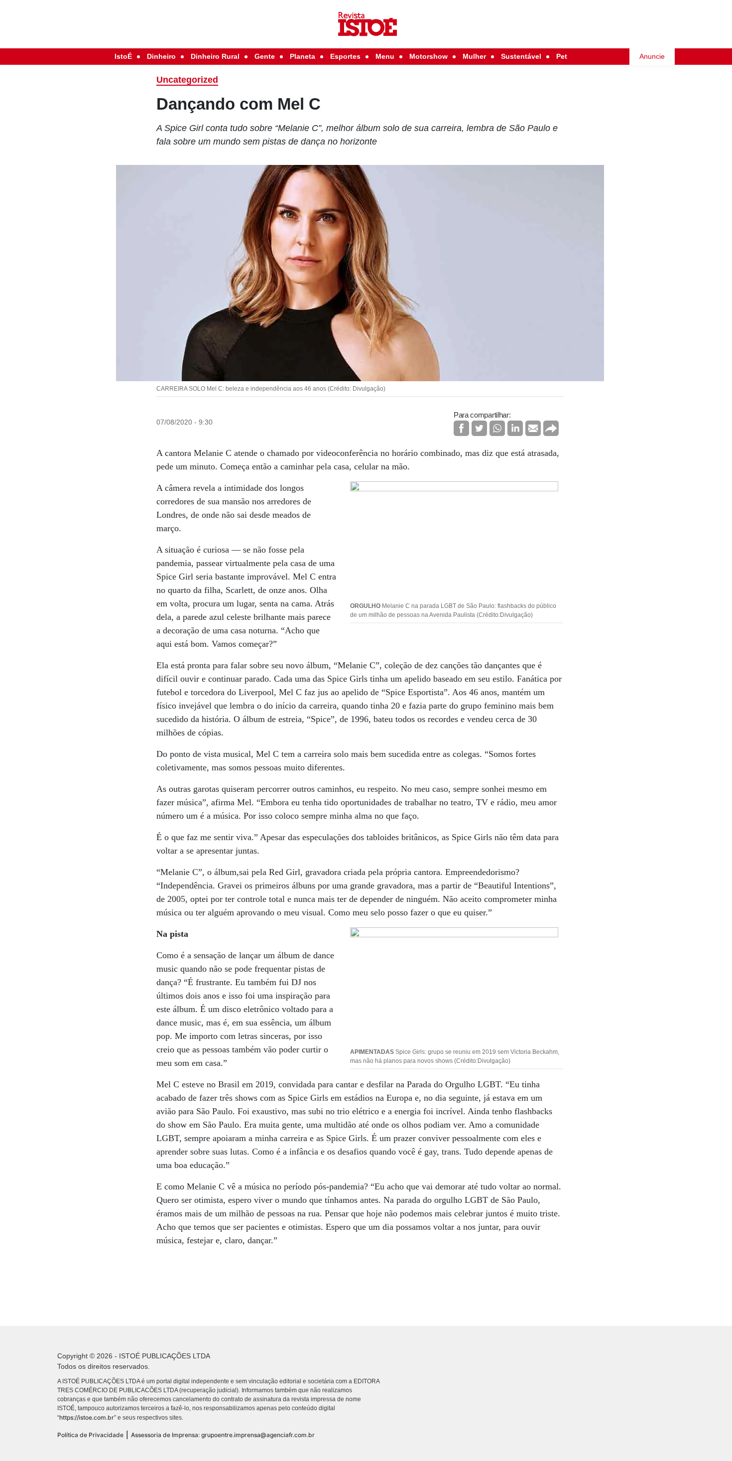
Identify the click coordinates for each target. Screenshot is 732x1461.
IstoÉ (123, 56)
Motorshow (428, 56)
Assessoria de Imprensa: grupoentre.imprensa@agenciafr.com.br (223, 1435)
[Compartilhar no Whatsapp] (497, 428)
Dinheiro (161, 56)
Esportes (345, 56)
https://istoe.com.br (86, 1417)
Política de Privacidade (90, 1435)
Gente (264, 56)
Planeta (302, 56)
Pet (561, 56)
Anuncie (652, 56)
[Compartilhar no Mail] (533, 428)
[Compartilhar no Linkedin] (515, 428)
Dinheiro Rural (215, 56)
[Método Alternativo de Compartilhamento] (551, 428)
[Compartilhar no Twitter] (479, 428)
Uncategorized (187, 80)
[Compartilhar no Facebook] (461, 428)
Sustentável (521, 56)
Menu (384, 56)
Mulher (474, 56)
